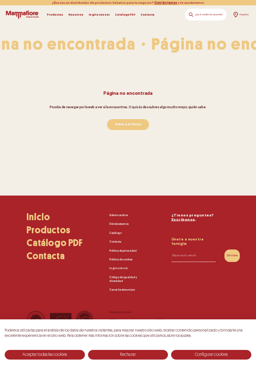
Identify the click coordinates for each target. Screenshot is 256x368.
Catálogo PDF (125, 14)
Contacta (147, 14)
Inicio (38, 217)
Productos (55, 14)
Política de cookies (120, 259)
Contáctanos (165, 2)
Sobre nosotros (118, 215)
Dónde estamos (119, 224)
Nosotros (75, 14)
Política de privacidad (122, 250)
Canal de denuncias (122, 289)
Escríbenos (183, 219)
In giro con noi (99, 14)
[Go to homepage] (22, 14)
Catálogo (115, 233)
